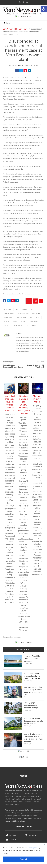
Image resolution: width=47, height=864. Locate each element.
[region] (23, 853)
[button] (44, 9)
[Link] (13, 661)
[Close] (44, 844)
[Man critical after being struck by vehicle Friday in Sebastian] (9, 388)
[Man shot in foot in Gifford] (37, 388)
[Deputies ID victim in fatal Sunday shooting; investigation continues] (23, 388)
